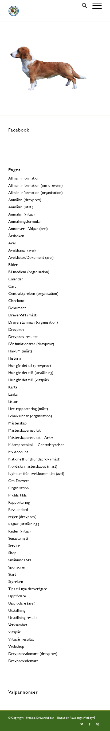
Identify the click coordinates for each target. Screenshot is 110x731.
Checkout (16, 300)
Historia (14, 358)
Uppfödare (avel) (22, 603)
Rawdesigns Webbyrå (82, 718)
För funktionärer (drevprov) (31, 343)
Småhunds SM (19, 560)
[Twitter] (82, 724)
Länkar (13, 394)
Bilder (13, 264)
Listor (13, 401)
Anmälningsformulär (24, 221)
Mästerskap (17, 423)
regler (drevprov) (22, 516)
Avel (11, 243)
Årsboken (16, 235)
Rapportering (19, 502)
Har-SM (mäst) (20, 351)
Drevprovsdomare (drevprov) (32, 653)
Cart (12, 286)
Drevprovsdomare (23, 660)
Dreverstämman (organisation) (33, 322)
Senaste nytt (18, 538)
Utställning (16, 610)
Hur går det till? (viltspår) (28, 380)
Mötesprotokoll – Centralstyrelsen (36, 444)
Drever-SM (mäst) (23, 315)
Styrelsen (15, 581)
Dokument (17, 307)
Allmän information (24, 178)
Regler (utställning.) (23, 524)
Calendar (15, 279)
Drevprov (16, 329)
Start (12, 574)
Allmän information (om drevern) (35, 185)
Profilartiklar (18, 495)
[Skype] (98, 724)
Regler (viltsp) (19, 531)
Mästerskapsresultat (24, 430)
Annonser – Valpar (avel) (28, 228)
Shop (12, 552)
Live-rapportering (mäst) (28, 408)
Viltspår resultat (21, 639)
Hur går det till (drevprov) (29, 365)
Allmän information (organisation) (35, 192)
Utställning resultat (23, 617)
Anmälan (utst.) (20, 207)
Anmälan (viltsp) (21, 214)
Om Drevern (19, 480)
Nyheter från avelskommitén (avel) (36, 473)
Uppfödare (17, 596)
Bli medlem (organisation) (28, 271)
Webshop (16, 646)
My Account (18, 452)
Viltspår (14, 632)
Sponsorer (16, 567)
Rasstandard (18, 509)
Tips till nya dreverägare (27, 588)
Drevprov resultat (23, 336)
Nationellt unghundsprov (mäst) (34, 459)
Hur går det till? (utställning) (30, 372)
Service (14, 545)
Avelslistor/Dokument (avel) (31, 257)
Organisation (18, 488)
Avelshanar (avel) (22, 250)
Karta (12, 387)
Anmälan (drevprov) (24, 199)
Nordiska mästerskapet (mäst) (32, 466)
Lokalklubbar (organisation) (30, 416)
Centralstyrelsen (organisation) (33, 293)
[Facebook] (90, 724)
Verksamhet (17, 624)
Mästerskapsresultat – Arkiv (30, 437)
